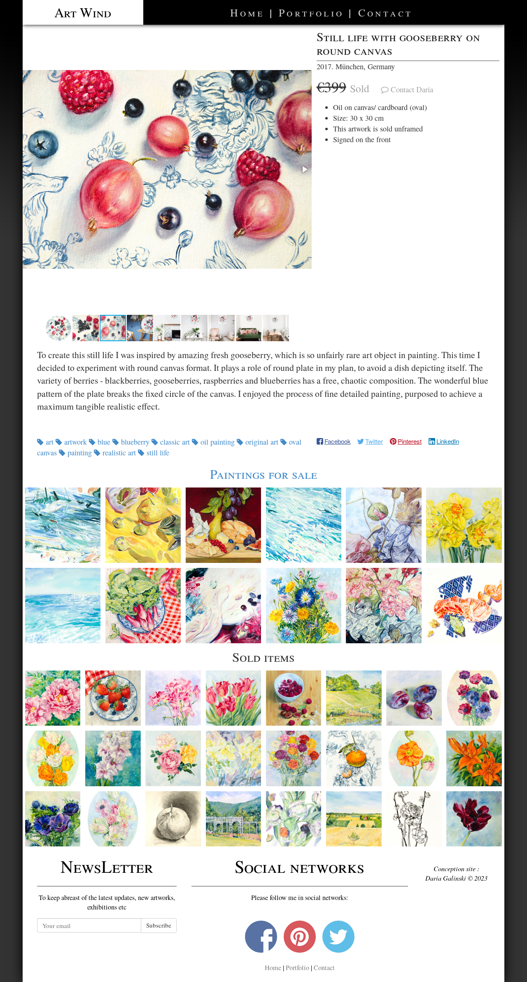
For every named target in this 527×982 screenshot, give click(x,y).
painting (79, 452)
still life (157, 452)
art (50, 442)
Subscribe (158, 925)
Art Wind (82, 12)
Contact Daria (412, 89)
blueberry (135, 442)
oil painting (217, 442)
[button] (167, 169)
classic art (175, 442)
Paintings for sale (263, 474)
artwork (75, 442)
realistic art (119, 452)
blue (104, 442)
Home (247, 12)
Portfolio (311, 12)
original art (261, 442)
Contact (385, 12)
